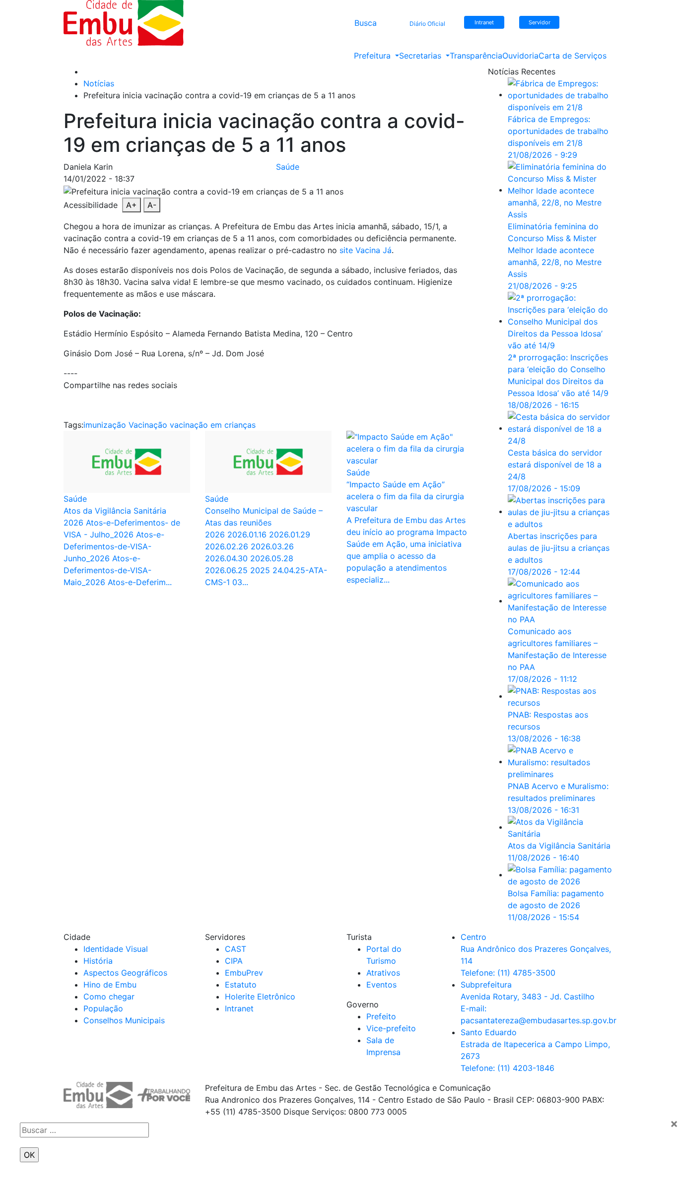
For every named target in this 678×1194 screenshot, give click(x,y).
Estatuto (241, 985)
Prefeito (381, 1016)
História (98, 961)
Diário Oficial (427, 23)
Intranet (239, 1008)
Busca (365, 23)
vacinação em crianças (213, 425)
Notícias (98, 83)
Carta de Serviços (573, 56)
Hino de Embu (109, 985)
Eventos (381, 985)
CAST (235, 949)
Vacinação (148, 425)
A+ (131, 205)
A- (151, 205)
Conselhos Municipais (124, 1020)
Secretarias (421, 56)
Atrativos (383, 973)
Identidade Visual (115, 949)
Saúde (287, 167)
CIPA (234, 961)
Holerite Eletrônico (260, 996)
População (103, 1008)
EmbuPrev (244, 973)
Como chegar (109, 996)
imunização (104, 425)
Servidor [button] (539, 22)
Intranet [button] (484, 22)
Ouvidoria (520, 56)
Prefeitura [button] (373, 56)
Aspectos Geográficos (125, 973)
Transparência (476, 56)
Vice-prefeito (391, 1028)
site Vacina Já (365, 250)
